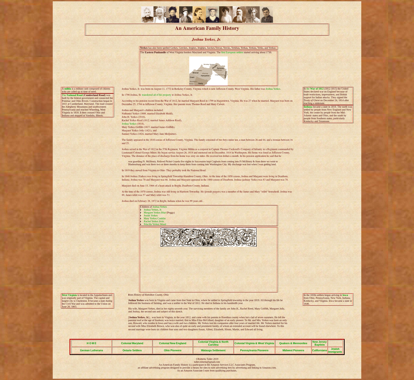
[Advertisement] (208, 269)
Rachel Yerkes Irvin (154, 221)
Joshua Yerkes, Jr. (153, 209)
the (315, 88)
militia (67, 88)
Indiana (308, 106)
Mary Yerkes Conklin (155, 218)
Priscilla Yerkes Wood (155, 224)
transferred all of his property (156, 94)
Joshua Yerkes (273, 88)
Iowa (345, 295)
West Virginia (69, 295)
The (72, 95)
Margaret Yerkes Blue (155, 212)
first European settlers (232, 52)
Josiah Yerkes (151, 215)
